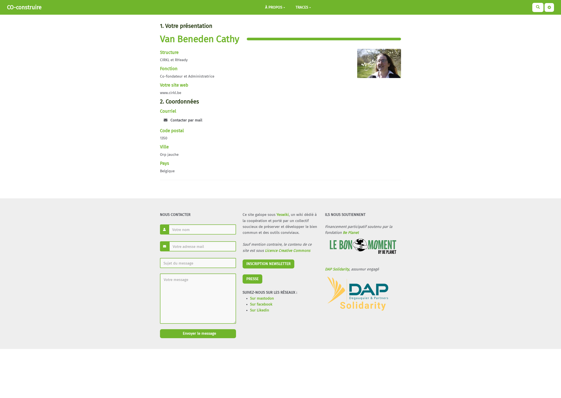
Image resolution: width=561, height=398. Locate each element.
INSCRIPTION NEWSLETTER (268, 263)
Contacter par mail (185, 120)
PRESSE (252, 279)
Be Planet (351, 232)
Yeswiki (283, 214)
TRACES (302, 7)
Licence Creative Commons (287, 250)
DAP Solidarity (337, 269)
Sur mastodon (262, 298)
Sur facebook (261, 304)
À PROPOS (273, 7)
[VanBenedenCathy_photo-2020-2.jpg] (377, 65)
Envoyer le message (199, 333)
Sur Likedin (259, 310)
